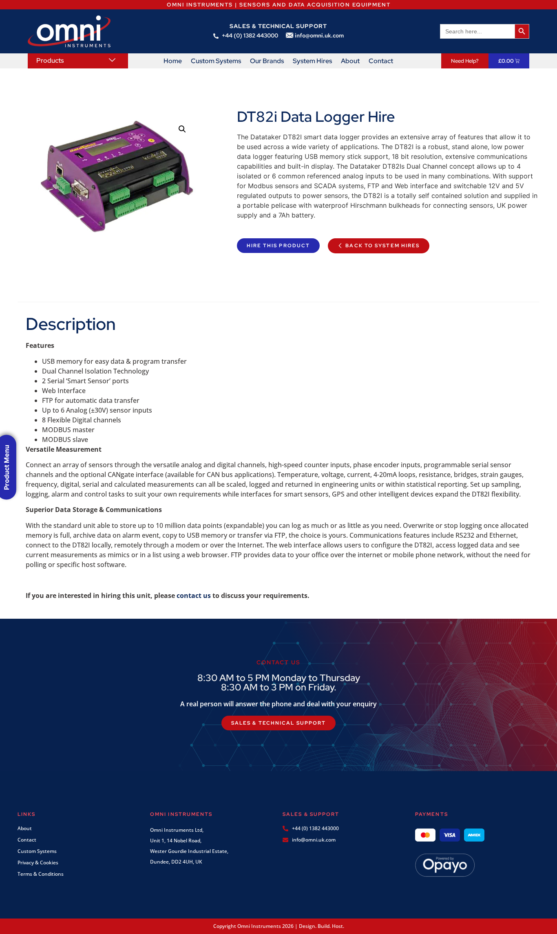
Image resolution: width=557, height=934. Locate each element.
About (350, 61)
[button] (182, 129)
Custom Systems (216, 61)
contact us (194, 595)
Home (173, 61)
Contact (381, 61)
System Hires (312, 61)
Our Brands (267, 61)
